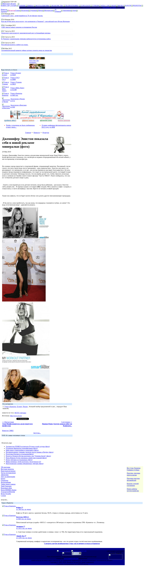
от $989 (13, 79)
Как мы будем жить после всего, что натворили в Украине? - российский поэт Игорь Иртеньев (35, 21)
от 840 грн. (14, 95)
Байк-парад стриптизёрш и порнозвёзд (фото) (22, 450)
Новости (37, 132)
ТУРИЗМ (95, 5)
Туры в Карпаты (16, 93)
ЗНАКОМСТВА (57, 5)
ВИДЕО (121, 5)
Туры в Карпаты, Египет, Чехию (16, 406)
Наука (40, 10)
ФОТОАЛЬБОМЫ (42, 5)
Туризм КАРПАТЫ (8, 492)
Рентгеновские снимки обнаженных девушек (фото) (24, 463)
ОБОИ (113, 5)
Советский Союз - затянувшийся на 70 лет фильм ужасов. (22, 16)
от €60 (12, 107)
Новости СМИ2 (7, 430)
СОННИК (22, 5)
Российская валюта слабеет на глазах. (14, 45)
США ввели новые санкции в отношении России (19, 27)
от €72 (12, 101)
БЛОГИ (128, 5)
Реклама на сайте (109, 7)
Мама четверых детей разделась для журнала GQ (23, 462)
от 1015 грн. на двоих (24, 528)
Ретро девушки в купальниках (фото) (19, 460)
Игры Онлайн (6, 494)
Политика (25, 10)
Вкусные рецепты (7, 469)
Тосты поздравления (8, 473)
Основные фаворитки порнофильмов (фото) (22, 448)
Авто (74, 10)
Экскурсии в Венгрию (18, 105)
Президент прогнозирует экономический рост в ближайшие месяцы (25, 33)
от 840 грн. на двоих (23, 519)
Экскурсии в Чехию (17, 99)
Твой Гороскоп (6, 486)
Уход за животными (8, 477)
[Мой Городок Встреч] (37, 119)
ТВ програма (5, 467)
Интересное (48, 10)
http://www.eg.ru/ (16, 416)
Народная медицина (8, 471)
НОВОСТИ (5, 5)
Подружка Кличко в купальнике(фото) (20, 454)
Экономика (67, 10)
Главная (28, 132)
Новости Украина (4, 10)
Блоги (3, 478)
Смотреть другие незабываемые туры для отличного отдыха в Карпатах (72, 543)
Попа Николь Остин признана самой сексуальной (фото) (26, 458)
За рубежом (58, 10)
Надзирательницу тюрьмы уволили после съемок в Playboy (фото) (29, 452)
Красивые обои (6, 488)
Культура (46, 132)
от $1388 (13, 90)
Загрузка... (37, 433)
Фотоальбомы (6, 482)
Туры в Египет (15, 73)
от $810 (13, 84)
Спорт (17, 10)
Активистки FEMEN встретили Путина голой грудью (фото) (28, 446)
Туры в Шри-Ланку (17, 88)
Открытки (4, 480)
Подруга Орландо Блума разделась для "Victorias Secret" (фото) (28, 456)
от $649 (13, 75)
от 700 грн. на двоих (23, 509)
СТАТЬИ (13, 5)
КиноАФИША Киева (8, 490)
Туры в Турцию (16, 82)
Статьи (3, 495)
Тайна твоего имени (8, 484)
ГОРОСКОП (85, 5)
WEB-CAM (105, 5)
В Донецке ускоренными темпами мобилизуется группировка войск (26, 39)
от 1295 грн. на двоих (24, 538)
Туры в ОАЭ (14, 77)
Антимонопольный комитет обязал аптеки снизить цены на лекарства (26, 50)
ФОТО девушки (20, 413)
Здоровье (33, 10)
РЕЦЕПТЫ (137, 5)
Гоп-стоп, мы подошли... (34, 60)
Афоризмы (5, 475)
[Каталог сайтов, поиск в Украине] (67, 555)
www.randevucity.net (71, 558)
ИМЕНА (30, 5)
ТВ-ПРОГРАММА (72, 5)
